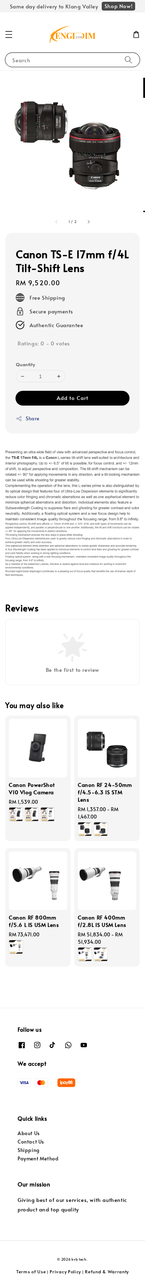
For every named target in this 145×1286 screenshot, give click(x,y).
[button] (9, 34)
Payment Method (38, 1158)
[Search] (128, 59)
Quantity (25, 364)
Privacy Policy (65, 1271)
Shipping (29, 1150)
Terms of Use (31, 1271)
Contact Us (31, 1141)
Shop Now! (118, 5)
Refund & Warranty (107, 1271)
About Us (29, 1133)
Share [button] (32, 418)
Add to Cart (72, 397)
